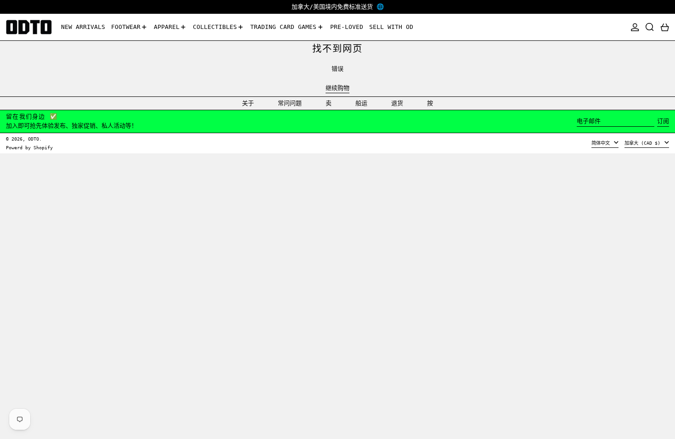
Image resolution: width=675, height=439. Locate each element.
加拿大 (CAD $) (643, 143)
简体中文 (602, 143)
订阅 (663, 121)
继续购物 (337, 87)
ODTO (33, 138)
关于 (248, 103)
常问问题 (290, 103)
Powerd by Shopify (29, 147)
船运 (361, 103)
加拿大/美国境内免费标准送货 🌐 (338, 6)
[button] (649, 27)
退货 (397, 103)
